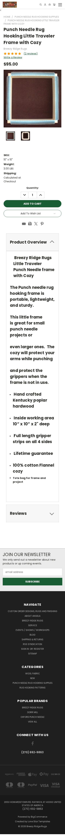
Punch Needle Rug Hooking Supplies (33, 682)
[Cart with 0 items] (54, 5)
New (32, 678)
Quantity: (32, 188)
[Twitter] (36, 224)
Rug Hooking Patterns (33, 687)
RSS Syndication (32, 644)
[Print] (30, 224)
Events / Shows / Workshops (32, 630)
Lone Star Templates (39, 821)
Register (39, 648)
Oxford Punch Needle (32, 716)
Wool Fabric (32, 673)
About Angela (32, 615)
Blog (32, 634)
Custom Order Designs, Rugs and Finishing (32, 611)
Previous (6, 834)
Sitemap (32, 653)
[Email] (24, 224)
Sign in (25, 648)
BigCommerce (39, 816)
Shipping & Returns (32, 639)
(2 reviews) (31, 53)
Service (32, 625)
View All (32, 721)
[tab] (32, 513)
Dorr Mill (32, 712)
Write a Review (13, 57)
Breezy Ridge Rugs (32, 620)
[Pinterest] (42, 224)
